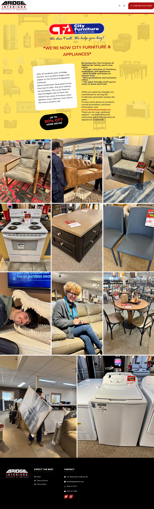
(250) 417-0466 (72, 491)
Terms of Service (42, 480)
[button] (119, 6)
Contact (69, 469)
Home (39, 477)
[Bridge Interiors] (14, 6)
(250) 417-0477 (72, 486)
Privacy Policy (41, 484)
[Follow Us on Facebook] (66, 497)
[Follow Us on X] (71, 497)
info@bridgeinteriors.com (75, 481)
